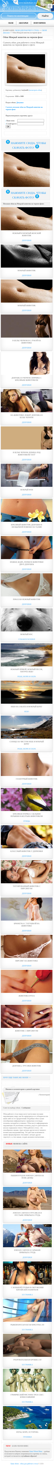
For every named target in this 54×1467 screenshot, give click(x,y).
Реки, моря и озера (26, 676)
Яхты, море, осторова (27, 1432)
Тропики (27, 1437)
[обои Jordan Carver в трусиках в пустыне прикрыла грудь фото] (27, 1198)
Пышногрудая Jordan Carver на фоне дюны (27, 1176)
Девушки (19, 103)
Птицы (26, 821)
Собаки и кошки (26, 639)
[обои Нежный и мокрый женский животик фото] (26, 218)
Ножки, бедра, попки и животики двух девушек (26, 563)
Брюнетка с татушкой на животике (26, 924)
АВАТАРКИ (23, 23)
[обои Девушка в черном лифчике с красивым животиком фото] (26, 363)
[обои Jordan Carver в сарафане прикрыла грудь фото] (27, 1235)
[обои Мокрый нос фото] (26, 619)
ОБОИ (10, 23)
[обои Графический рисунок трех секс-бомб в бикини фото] (27, 1380)
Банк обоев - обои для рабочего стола (24, 1464)
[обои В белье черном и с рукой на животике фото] (26, 326)
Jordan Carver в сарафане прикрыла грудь (27, 1251)
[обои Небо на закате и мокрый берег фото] (26, 692)
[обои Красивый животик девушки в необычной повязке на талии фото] (26, 510)
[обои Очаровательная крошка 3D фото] (27, 1345)
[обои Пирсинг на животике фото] (26, 946)
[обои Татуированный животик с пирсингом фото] (26, 871)
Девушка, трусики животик (26, 1066)
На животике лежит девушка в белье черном (27, 416)
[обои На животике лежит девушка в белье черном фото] (26, 400)
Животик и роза (27, 996)
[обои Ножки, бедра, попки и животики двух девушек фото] (26, 547)
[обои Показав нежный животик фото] (26, 584)
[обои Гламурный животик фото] (26, 764)
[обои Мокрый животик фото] (26, 256)
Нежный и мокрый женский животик (26, 234)
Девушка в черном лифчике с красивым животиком (27, 379)
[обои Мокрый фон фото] (26, 475)
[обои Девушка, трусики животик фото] (26, 1051)
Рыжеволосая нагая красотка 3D (27, 1325)
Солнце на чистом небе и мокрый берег (27, 743)
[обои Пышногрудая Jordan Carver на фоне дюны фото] (27, 1161)
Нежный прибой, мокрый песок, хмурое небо (27, 670)
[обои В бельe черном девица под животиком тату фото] (26, 437)
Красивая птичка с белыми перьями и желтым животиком (27, 815)
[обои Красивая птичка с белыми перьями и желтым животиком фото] (26, 799)
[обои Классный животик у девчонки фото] (26, 836)
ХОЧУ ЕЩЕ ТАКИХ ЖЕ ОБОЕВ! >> (17, 1078)
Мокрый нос (26, 634)
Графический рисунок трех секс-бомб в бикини (27, 1396)
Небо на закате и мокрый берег (26, 707)
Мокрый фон (26, 490)
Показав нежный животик (26, 599)
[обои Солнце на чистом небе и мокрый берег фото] (26, 727)
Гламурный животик (26, 779)
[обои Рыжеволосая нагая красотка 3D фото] (27, 1310)
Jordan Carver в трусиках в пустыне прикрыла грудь (27, 1214)
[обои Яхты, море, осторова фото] (27, 1417)
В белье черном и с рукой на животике (26, 341)
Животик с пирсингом (26, 1031)
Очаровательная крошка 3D (27, 1360)
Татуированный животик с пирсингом (26, 887)
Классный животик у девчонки (26, 851)
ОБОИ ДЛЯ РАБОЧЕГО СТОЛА (27, 30)
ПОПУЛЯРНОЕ (40, 23)
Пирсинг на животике (26, 961)
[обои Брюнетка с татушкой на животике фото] (26, 909)
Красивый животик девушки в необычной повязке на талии (26, 526)
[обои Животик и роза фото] (26, 981)
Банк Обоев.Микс (36, 1451)
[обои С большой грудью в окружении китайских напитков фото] (27, 1273)
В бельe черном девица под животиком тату (26, 453)
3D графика (27, 1295)
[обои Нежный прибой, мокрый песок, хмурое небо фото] (26, 654)
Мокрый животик (27, 270)
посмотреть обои (35, 90)
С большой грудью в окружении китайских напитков (27, 1288)
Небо (26, 711)
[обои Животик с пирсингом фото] (26, 1016)
